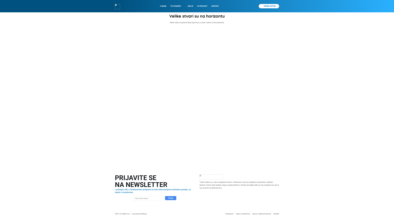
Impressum (229, 214)
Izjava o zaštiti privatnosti (261, 214)
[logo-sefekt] (117, 6)
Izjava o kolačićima (243, 214)
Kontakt (276, 214)
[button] (182, 6)
